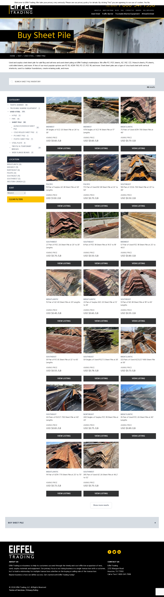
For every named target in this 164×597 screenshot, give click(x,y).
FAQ (122, 10)
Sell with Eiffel (148, 10)
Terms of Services (17, 590)
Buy (20, 56)
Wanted (138, 10)
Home (13, 56)
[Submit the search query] (12, 81)
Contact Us (129, 10)
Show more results (101, 505)
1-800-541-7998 (130, 5)
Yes (145, 2)
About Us (97, 10)
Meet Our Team (108, 10)
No (148, 2)
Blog (117, 10)
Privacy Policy (32, 590)
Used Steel (29, 56)
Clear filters (16, 199)
